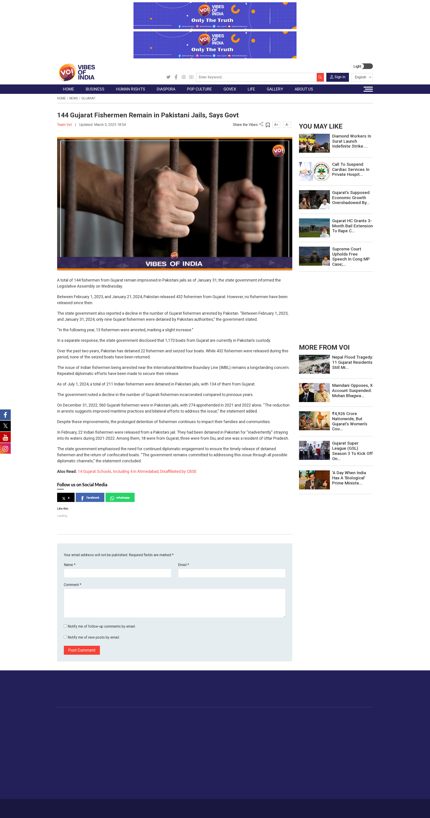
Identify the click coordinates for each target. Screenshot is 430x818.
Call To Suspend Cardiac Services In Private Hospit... (350, 169)
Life (265, 717)
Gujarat (89, 98)
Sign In (340, 77)
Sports (272, 778)
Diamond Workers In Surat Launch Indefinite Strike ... (351, 141)
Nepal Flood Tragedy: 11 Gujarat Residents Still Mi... (352, 362)
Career (76, 806)
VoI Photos (306, 750)
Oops (328, 745)
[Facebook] (176, 77)
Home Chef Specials (241, 722)
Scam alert (332, 733)
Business (96, 717)
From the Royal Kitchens (244, 728)
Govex (194, 717)
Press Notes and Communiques (347, 728)
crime (66, 745)
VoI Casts (305, 739)
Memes (303, 745)
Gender (272, 733)
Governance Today (207, 722)
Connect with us (346, 693)
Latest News (71, 728)
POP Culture (178, 717)
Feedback (133, 806)
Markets (100, 739)
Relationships (277, 739)
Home (61, 98)
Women (272, 728)
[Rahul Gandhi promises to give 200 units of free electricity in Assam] (314, 364)
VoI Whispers (203, 728)
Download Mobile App (347, 808)
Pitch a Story (333, 739)
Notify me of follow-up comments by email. (101, 626)
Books (178, 739)
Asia (147, 728)
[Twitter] (168, 77)
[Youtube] (191, 77)
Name (69, 565)
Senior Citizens (278, 750)
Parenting (274, 745)
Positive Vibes (72, 756)
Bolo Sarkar (202, 733)
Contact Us (112, 806)
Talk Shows (306, 728)
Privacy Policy (155, 806)
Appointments (204, 739)
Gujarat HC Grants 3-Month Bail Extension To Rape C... (352, 226)
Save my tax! (103, 745)
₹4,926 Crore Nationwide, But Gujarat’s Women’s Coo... (349, 421)
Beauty (272, 784)
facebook (92, 497)
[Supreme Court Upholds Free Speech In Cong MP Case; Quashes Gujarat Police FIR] (314, 256)
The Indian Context (75, 733)
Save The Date (308, 722)
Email (183, 565)
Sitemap (176, 806)
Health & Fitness (279, 767)
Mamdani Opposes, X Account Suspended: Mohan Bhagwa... (352, 390)
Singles (272, 756)
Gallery (299, 717)
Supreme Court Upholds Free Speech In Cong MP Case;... (351, 256)
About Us (92, 806)
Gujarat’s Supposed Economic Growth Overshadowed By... (351, 197)
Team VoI (65, 125)
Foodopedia (230, 717)
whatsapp (123, 497)
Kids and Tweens (279, 773)
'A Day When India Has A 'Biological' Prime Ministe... (349, 478)
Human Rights (129, 717)
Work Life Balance (280, 761)
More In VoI (328, 717)
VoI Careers (333, 756)
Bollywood (181, 722)
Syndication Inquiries (339, 750)
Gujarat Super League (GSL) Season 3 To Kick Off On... (352, 451)
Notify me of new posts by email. (94, 637)
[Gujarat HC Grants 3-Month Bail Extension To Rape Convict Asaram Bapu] (314, 228)
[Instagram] (183, 77)
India (97, 722)
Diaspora (147, 717)
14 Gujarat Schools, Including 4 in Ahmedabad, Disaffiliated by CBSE (137, 471)
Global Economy (106, 733)
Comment (72, 585)
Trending (68, 722)
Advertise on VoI (336, 722)
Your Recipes (235, 733)
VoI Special (70, 750)
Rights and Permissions (341, 761)
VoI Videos (306, 733)
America (150, 722)
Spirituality (274, 789)
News (73, 98)
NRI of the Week (156, 733)
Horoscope (275, 722)
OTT (177, 733)
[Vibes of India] (76, 72)
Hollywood (181, 728)
